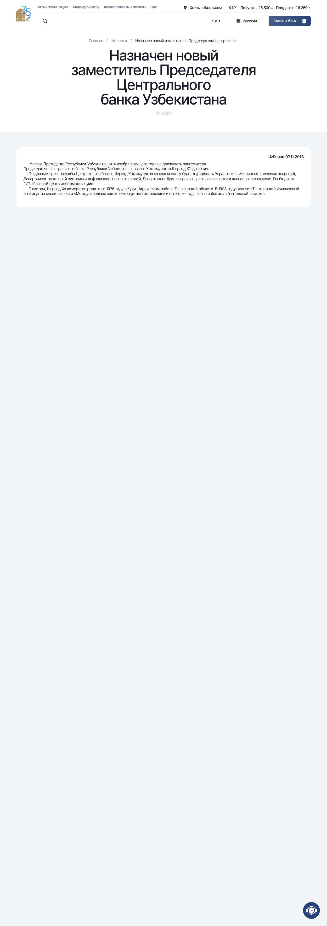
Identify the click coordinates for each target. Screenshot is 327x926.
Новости (119, 40)
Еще (153, 7)
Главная (96, 40)
